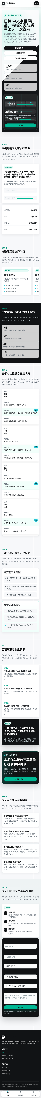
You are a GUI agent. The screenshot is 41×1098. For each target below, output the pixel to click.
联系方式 (6, 952)
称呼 (5, 941)
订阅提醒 (20, 125)
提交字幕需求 (6, 1067)
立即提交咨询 (19, 779)
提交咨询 (20, 1007)
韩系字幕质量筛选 (7, 1058)
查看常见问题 (6, 1074)
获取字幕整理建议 (20, 58)
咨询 (36, 3)
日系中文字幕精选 (7, 1055)
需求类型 (6, 961)
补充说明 (6, 990)
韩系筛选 (33, 1095)
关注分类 (6, 972)
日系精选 (20, 1095)
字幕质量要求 (8, 981)
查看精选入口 (19, 48)
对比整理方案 (20, 53)
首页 (3, 1052)
